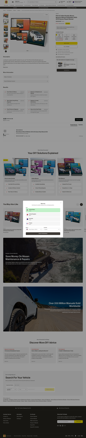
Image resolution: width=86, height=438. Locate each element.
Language (45, 227)
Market (27, 227)
